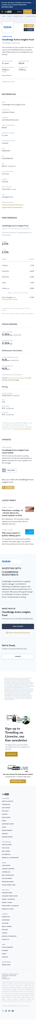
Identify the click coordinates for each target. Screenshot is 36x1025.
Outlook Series (7, 878)
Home (3, 16)
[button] (18, 332)
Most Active (5, 848)
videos (4, 953)
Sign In (19, 11)
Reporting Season (8, 881)
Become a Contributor (9, 936)
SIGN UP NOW (11, 754)
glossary (5, 950)
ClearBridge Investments (11, 43)
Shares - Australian (8, 899)
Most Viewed (6, 851)
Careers (4, 933)
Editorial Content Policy (10, 974)
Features (5, 929)
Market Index (6, 964)
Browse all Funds (7, 909)
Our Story (5, 923)
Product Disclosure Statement (12, 205)
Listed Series (6, 865)
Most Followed (7, 844)
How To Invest (18, 626)
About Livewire (7, 926)
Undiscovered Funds (8, 885)
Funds (9, 16)
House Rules (6, 978)
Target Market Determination (12, 207)
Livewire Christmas (8, 868)
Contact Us (5, 939)
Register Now (16, 781)
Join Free (28, 11)
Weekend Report (7, 837)
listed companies (7, 947)
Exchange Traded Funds (10, 896)
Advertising (6, 920)
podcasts (5, 957)
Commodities (6, 804)
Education (5, 811)
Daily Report (6, 807)
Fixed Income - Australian (10, 905)
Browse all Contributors (10, 857)
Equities (4, 507)
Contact (18, 656)
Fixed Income (6, 817)
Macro (4, 827)
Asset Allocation (7, 801)
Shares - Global (7, 902)
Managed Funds (18, 16)
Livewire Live (6, 872)
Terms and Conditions (9, 975)
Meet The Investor (8, 875)
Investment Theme (8, 824)
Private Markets (7, 830)
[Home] (8, 12)
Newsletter (6, 916)
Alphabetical (6, 854)
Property (5, 833)
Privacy (4, 977)
